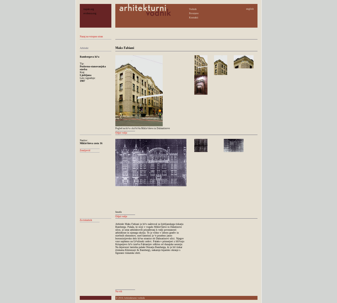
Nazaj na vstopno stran (91, 36)
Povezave (194, 13)
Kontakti (193, 17)
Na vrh (118, 291)
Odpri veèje (121, 133)
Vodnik (193, 9)
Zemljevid (85, 150)
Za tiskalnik (86, 220)
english (250, 9)
